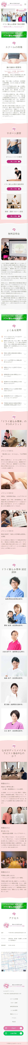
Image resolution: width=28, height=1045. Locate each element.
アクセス (14, 1017)
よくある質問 (14, 1010)
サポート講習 (14, 1002)
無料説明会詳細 (14, 1006)
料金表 (14, 1021)
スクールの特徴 (14, 999)
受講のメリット (14, 1014)
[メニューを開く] (25, 4)
